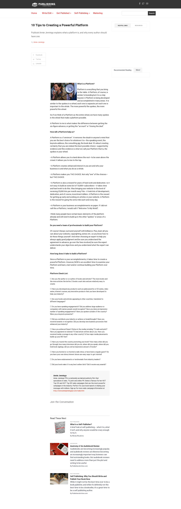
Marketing (97, 13)
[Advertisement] (37, 102)
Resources (138, 25)
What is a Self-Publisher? (81, 424)
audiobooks (73, 443)
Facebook (39, 55)
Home (34, 13)
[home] (43, 5)
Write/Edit (47, 13)
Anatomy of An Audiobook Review (84, 446)
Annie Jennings (39, 42)
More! (138, 70)
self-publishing (74, 421)
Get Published (63, 13)
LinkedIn (38, 63)
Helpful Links (122, 25)
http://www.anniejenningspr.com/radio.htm (68, 391)
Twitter (38, 59)
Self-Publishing (81, 13)
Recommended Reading (122, 70)
